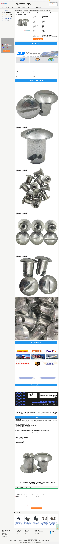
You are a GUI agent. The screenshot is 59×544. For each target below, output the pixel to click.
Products (8, 7)
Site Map (25, 540)
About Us (14, 7)
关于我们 (43, 540)
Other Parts (3, 33)
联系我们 (47, 540)
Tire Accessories (4, 31)
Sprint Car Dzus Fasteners (9, 10)
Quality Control (21, 7)
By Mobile (27, 533)
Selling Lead (37, 533)
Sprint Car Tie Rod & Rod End (6, 26)
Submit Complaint (5, 533)
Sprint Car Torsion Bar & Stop (6, 18)
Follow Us (53, 532)
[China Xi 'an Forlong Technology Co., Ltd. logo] (7, 3)
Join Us (18, 533)
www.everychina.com (32, 539)
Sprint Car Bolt (4, 22)
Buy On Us (27, 530)
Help (39, 540)
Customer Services (6, 530)
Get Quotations (37, 7)
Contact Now (7, 50)
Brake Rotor (4, 35)
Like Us (52, 531)
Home (3, 7)
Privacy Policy (4, 534)
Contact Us (29, 7)
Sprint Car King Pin (5, 20)
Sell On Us (36, 530)
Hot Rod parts (4, 28)
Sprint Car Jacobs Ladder (6, 16)
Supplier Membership (39, 531)
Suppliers (20, 540)
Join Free (6, 0)
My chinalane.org (12, 0)
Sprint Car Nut (4, 24)
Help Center (4, 536)
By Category (27, 531)
